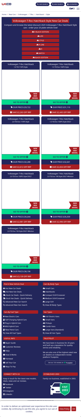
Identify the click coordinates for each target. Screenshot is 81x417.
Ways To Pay (10, 366)
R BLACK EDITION (41, 32)
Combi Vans (50, 326)
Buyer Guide (10, 343)
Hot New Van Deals (13, 292)
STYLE (41, 40)
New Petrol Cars (12, 329)
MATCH (41, 53)
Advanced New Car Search (16, 302)
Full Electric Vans (52, 316)
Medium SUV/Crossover (55, 298)
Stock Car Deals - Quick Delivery (18, 295)
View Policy (64, 409)
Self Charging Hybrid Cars (16, 320)
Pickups (48, 323)
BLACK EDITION (41, 57)
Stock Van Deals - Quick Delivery (18, 298)
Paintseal (9, 358)
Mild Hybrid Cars (11, 326)
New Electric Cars (11, 316)
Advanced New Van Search (16, 305)
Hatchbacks (50, 292)
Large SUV (49, 302)
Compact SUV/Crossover (55, 295)
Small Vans (50, 320)
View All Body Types (53, 305)
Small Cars (49, 288)
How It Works (10, 355)
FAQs (7, 351)
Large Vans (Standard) (54, 329)
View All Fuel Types (13, 333)
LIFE (41, 36)
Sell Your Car (10, 362)
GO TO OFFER (19, 102)
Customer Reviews (12, 347)
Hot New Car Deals (13, 288)
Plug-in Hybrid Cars (12, 323)
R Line (41, 45)
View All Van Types (53, 333)
